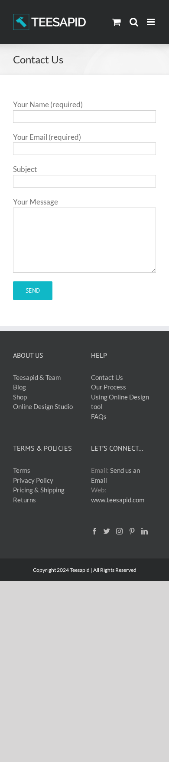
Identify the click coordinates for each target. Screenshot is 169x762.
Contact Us (107, 377)
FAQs (99, 416)
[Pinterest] (132, 531)
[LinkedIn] (144, 531)
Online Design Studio (43, 406)
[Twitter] (107, 531)
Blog (19, 387)
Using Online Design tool (120, 402)
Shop (20, 397)
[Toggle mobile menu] (151, 21)
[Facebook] (94, 531)
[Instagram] (119, 531)
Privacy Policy (33, 480)
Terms (21, 470)
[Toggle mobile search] (134, 21)
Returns (24, 500)
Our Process (108, 387)
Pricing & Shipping (39, 490)
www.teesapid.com (117, 500)
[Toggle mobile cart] (116, 21)
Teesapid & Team (37, 377)
